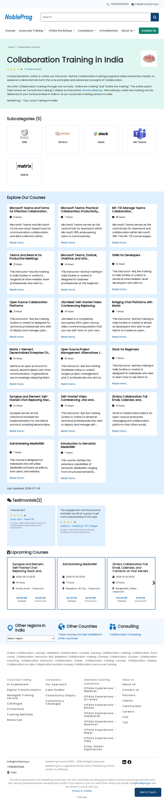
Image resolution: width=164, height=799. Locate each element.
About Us (127, 30)
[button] (153, 583)
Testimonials (131, 706)
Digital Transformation (24, 690)
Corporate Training (31, 30)
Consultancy (86, 30)
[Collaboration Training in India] (21, 17)
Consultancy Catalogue (54, 702)
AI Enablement (108, 30)
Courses (10, 30)
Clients (127, 701)
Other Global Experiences (93, 748)
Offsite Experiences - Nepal (100, 731)
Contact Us (149, 30)
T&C (125, 722)
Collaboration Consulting (125, 634)
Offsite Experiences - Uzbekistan (100, 714)
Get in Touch (148, 792)
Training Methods (20, 714)
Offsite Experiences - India (100, 739)
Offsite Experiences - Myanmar (100, 723)
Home (11, 47)
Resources (14, 720)
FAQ (125, 717)
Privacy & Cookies (82, 790)
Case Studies (55, 690)
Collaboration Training (29, 47)
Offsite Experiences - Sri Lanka (100, 698)
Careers (128, 711)
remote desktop (92, 90)
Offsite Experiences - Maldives (100, 689)
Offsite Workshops (61, 30)
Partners (128, 695)
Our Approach (56, 684)
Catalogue (14, 703)
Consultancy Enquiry (60, 695)
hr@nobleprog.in (141, 783)
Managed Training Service (20, 696)
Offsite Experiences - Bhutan (100, 706)
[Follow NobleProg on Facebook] (129, 762)
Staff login (82, 797)
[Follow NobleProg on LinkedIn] (124, 762)
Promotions (15, 709)
